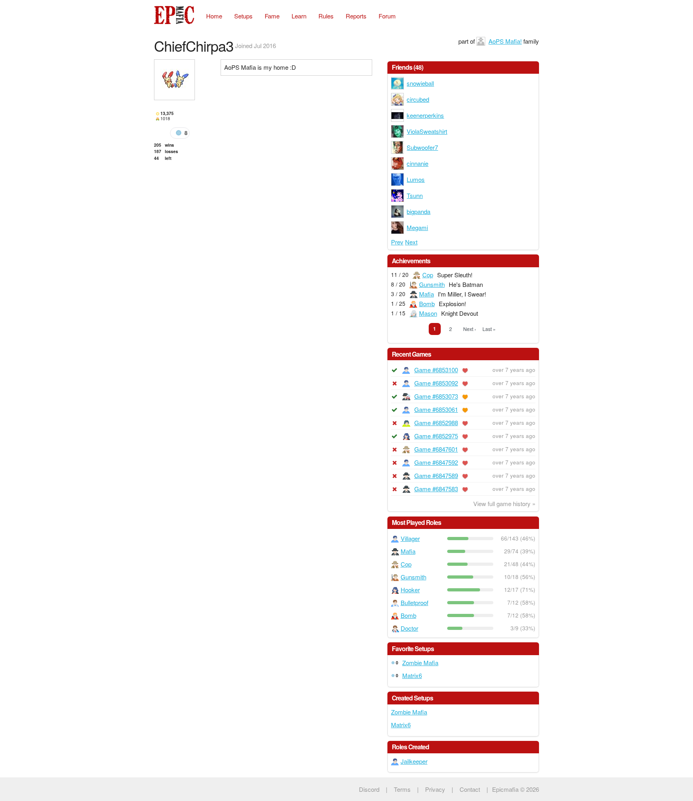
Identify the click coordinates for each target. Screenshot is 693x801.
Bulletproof (414, 602)
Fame (272, 16)
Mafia (426, 294)
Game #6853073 (436, 396)
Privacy (435, 789)
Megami (417, 227)
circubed (418, 99)
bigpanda (418, 211)
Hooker (410, 589)
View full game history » (504, 503)
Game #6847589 (436, 475)
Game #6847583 (436, 488)
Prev (397, 242)
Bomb (427, 303)
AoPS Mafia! (505, 41)
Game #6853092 (436, 383)
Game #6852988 (436, 422)
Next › (469, 328)
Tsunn (415, 195)
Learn (299, 16)
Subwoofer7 (422, 147)
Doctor (409, 628)
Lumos (416, 179)
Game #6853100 (436, 369)
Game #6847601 (436, 449)
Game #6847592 (436, 462)
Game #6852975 (436, 436)
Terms (402, 789)
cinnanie (417, 163)
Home (214, 16)
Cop (427, 274)
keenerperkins (425, 115)
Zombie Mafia (420, 662)
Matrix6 (412, 675)
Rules (326, 16)
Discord (369, 789)
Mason (428, 313)
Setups (243, 16)
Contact (470, 789)
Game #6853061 (436, 409)
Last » (489, 328)
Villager (410, 538)
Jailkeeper (414, 761)
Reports (356, 16)
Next (411, 242)
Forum (387, 16)
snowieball (420, 83)
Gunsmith (432, 284)
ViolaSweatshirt (427, 131)
